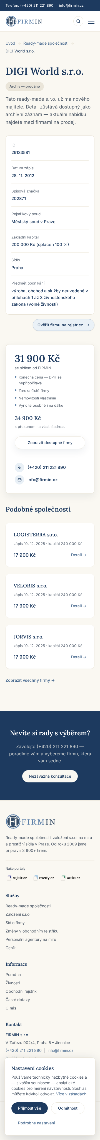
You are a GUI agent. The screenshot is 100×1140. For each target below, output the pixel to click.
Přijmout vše (29, 1108)
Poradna (13, 974)
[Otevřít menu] (91, 21)
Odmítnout (68, 1108)
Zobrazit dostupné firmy (50, 442)
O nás (11, 1008)
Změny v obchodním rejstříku (32, 931)
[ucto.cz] (70, 878)
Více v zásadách (71, 1093)
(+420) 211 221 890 (36, 5)
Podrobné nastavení (36, 1122)
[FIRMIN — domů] (24, 21)
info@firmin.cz (71, 5)
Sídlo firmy (15, 922)
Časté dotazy (18, 999)
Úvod (10, 43)
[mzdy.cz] (43, 878)
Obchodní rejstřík (21, 991)
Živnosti (13, 982)
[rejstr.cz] (17, 878)
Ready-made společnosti (45, 43)
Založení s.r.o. (18, 914)
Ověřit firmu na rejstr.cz (60, 324)
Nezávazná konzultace (50, 776)
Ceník (11, 947)
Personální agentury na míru (31, 939)
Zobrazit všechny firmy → (30, 680)
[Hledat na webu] (78, 21)
